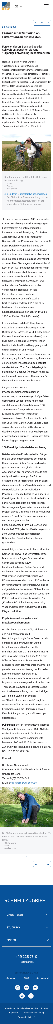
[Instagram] (17, 988)
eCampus (10, 978)
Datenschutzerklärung (34, 1012)
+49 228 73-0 (26, 956)
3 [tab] (30, 856)
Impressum (14, 1012)
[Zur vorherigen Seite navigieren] (36, 23)
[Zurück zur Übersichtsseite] (42, 23)
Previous (5, 820)
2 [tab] (26, 856)
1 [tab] (22, 856)
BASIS (26, 978)
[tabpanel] (26, 820)
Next (47, 820)
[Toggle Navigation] (46, 6)
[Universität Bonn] (6, 6)
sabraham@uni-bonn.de (23, 782)
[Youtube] (22, 996)
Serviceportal (43, 978)
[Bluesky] (26, 988)
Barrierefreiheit (25, 1017)
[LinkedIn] (35, 988)
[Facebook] (31, 996)
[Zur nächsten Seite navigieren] (48, 23)
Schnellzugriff (24, 900)
